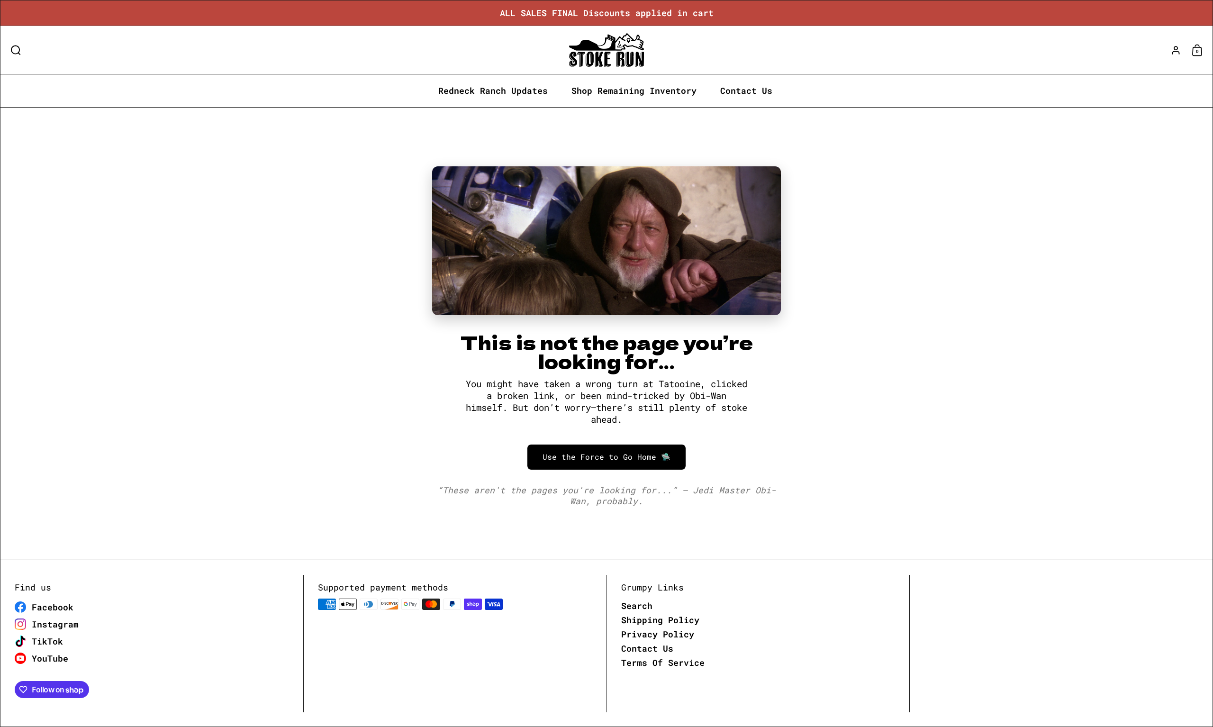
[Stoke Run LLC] (606, 50)
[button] (13, 50)
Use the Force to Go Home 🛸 (606, 457)
